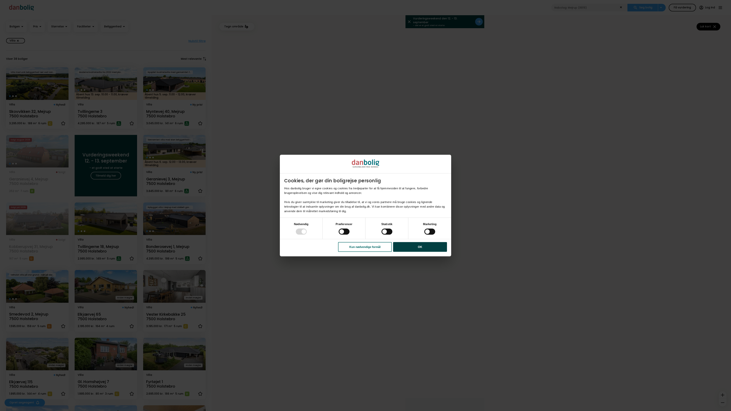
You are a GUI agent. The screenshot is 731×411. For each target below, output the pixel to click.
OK (420, 247)
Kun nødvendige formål (365, 247)
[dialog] (365, 205)
